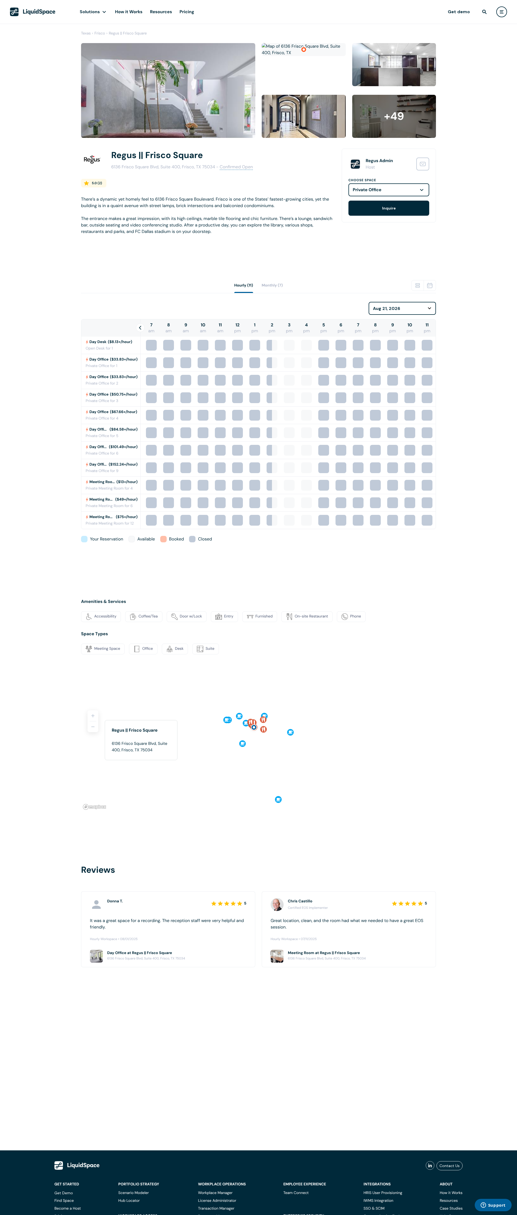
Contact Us (449, 1165)
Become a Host (67, 1208)
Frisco (100, 33)
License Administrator (217, 1200)
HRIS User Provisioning (383, 1192)
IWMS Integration (378, 1200)
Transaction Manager (216, 1208)
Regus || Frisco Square (128, 33)
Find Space (64, 1200)
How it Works (128, 12)
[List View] (417, 285)
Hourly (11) (243, 285)
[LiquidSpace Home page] (32, 12)
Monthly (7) (272, 285)
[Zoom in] (93, 715)
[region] (258, 758)
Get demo (459, 12)
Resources (161, 12)
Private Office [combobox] (367, 190)
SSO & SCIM (374, 1208)
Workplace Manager (215, 1192)
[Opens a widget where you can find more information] (493, 1205)
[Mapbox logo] (94, 807)
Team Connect (296, 1192)
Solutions (90, 12)
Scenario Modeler (133, 1192)
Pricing (187, 12)
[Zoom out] (93, 726)
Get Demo (63, 1192)
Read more (92, 240)
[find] (484, 11)
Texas (86, 33)
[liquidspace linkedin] (430, 1165)
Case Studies (451, 1208)
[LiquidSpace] (77, 1165)
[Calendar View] (430, 285)
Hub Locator (129, 1200)
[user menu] (501, 11)
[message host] (422, 164)
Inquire (389, 208)
